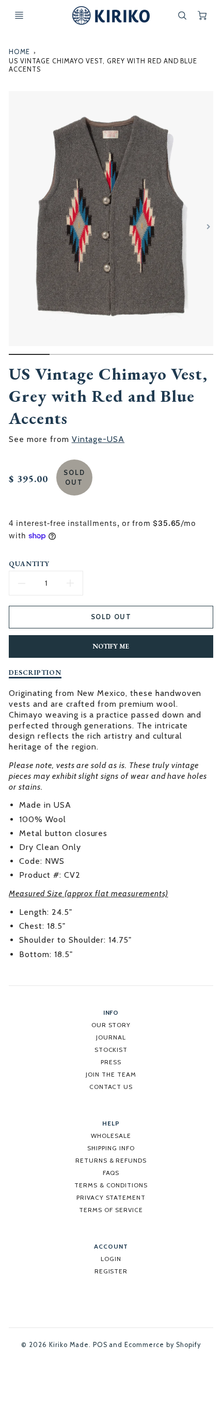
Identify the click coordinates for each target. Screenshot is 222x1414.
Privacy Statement (111, 1197)
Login (111, 1259)
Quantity (29, 563)
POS (100, 1345)
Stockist (111, 1049)
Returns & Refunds (111, 1160)
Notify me (110, 646)
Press (111, 1062)
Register (111, 1271)
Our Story (111, 1025)
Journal (111, 1037)
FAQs (111, 1173)
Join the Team (111, 1074)
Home (19, 52)
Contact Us (111, 1087)
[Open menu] (19, 15)
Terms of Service (110, 1210)
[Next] (208, 227)
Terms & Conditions (111, 1185)
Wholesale (111, 1135)
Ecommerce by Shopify (162, 1345)
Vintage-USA (98, 439)
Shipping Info (110, 1148)
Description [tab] (35, 672)
